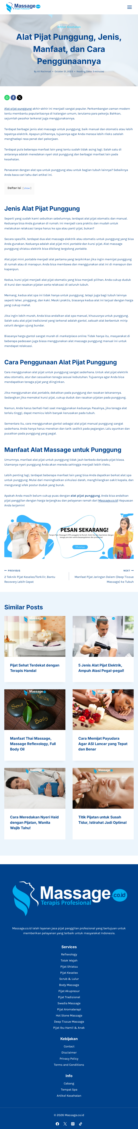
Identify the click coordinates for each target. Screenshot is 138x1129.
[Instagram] (73, 1124)
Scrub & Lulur (69, 979)
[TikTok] (80, 1124)
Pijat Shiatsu (69, 966)
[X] (19, 97)
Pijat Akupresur (69, 991)
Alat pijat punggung (18, 108)
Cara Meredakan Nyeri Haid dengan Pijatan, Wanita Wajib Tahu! (34, 822)
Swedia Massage (69, 1003)
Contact (69, 1046)
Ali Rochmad (44, 71)
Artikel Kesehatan (68, 27)
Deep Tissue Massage (69, 1021)
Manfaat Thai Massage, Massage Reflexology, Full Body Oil (33, 743)
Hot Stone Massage (69, 1015)
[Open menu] (129, 7)
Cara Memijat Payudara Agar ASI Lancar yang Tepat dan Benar (102, 743)
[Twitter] (65, 1124)
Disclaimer (69, 1052)
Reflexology (69, 954)
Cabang (69, 1083)
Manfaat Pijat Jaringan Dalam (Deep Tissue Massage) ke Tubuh (104, 576)
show (27, 188)
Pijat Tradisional (69, 997)
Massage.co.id (108, 500)
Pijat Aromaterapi (69, 1009)
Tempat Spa (69, 1089)
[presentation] (34, 636)
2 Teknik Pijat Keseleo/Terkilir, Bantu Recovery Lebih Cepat (29, 576)
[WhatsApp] (7, 97)
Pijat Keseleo (69, 972)
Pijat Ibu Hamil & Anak (69, 1027)
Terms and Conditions (69, 1064)
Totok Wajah (69, 960)
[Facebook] (13, 97)
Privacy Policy (69, 1058)
